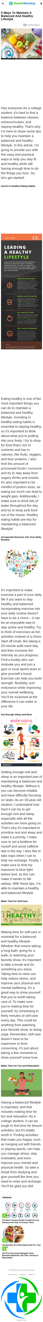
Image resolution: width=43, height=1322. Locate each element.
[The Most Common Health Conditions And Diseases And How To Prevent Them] (21, 1209)
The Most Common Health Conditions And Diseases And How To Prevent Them (20, 1221)
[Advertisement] (21, 83)
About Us (32, 1274)
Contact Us (22, 1274)
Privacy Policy (13, 1274)
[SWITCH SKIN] (41, 3)
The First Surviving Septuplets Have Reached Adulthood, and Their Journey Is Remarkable (20, 1255)
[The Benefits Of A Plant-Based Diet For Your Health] (21, 1234)
